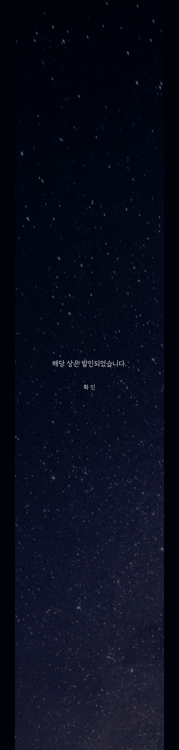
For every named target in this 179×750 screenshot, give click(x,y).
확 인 (89, 387)
